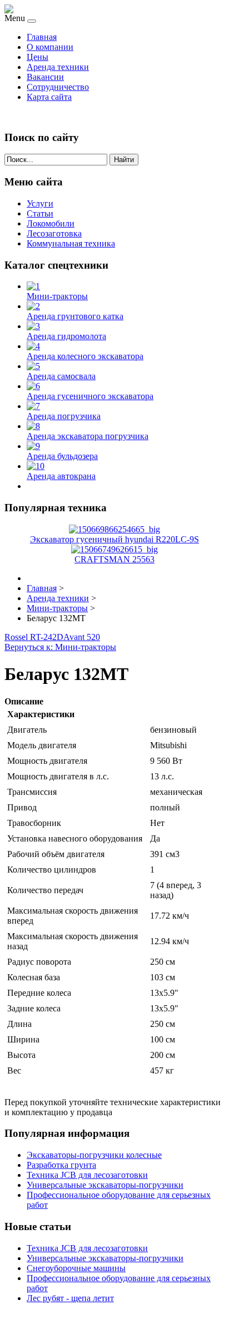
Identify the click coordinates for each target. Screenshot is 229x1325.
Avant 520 (81, 637)
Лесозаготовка (54, 233)
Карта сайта (49, 97)
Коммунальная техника (71, 243)
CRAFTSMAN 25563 (114, 559)
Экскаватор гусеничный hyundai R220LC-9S (114, 539)
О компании (50, 47)
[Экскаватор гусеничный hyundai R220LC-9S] (114, 529)
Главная (42, 37)
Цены (37, 57)
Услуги (40, 203)
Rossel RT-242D (33, 637)
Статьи (40, 213)
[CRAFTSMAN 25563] (114, 549)
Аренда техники (58, 67)
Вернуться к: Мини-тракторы (60, 647)
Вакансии (45, 77)
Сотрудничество (58, 87)
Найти (124, 159)
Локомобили (50, 223)
